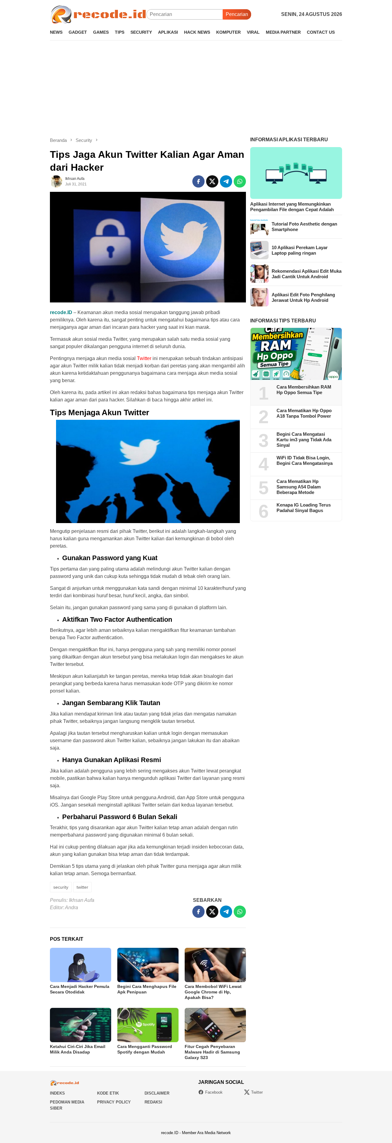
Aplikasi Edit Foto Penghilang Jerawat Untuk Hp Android (303, 297)
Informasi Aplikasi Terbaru (289, 139)
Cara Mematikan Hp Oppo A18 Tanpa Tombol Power (304, 413)
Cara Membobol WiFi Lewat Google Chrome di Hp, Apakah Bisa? (213, 992)
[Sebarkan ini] (198, 181)
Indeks (57, 1093)
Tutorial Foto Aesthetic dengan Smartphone (304, 226)
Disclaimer (157, 1093)
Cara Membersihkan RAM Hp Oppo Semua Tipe (304, 389)
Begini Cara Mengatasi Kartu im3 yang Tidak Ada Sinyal (304, 439)
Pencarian (237, 14)
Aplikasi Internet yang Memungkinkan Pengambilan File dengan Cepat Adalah (292, 206)
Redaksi (153, 1102)
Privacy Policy (114, 1102)
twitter (82, 887)
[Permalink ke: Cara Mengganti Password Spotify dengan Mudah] (148, 1025)
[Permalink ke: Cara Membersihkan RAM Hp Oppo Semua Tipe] (296, 354)
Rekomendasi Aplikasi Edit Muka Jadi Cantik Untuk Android (306, 273)
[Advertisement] (196, 88)
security (60, 887)
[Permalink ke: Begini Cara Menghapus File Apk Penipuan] (148, 965)
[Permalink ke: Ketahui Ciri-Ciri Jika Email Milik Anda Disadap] (80, 1025)
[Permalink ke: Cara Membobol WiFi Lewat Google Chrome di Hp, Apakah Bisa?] (215, 965)
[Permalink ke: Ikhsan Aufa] (56, 181)
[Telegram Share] (226, 181)
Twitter (257, 1092)
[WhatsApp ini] (240, 181)
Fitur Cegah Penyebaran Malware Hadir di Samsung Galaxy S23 (212, 1052)
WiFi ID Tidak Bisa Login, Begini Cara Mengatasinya (305, 460)
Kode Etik (108, 1093)
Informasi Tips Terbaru (283, 320)
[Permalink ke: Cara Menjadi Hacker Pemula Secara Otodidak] (80, 965)
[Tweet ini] (212, 181)
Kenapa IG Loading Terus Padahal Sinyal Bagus (304, 507)
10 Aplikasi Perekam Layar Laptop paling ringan (300, 250)
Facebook (214, 1092)
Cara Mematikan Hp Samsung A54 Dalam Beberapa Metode (299, 487)
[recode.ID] (98, 14)
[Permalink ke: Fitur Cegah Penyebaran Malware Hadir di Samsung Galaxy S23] (215, 1025)
